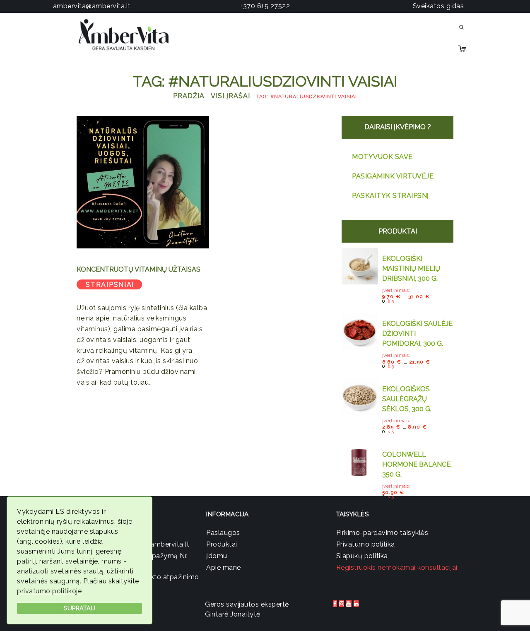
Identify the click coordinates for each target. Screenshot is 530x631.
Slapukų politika (362, 556)
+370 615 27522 (265, 6)
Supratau (79, 608)
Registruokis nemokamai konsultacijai (397, 567)
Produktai (221, 544)
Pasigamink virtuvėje (393, 176)
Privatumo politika (365, 544)
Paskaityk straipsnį (390, 196)
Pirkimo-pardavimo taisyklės (382, 533)
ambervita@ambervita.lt (92, 6)
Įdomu (216, 556)
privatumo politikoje (49, 591)
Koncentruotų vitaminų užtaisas (138, 269)
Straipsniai (110, 285)
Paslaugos (223, 533)
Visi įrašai (230, 96)
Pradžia (189, 96)
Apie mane (223, 567)
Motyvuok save (382, 157)
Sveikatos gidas (438, 6)
